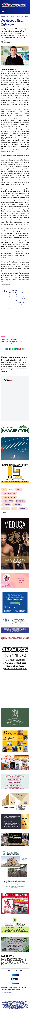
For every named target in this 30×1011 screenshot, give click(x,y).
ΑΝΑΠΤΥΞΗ (20, 16)
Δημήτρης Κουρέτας (12, 343)
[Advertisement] (15, 689)
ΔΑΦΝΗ (18, 489)
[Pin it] (19, 349)
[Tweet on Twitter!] (10, 349)
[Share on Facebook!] (7, 349)
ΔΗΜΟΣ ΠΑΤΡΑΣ (8, 501)
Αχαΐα (11, 489)
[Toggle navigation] (2, 11)
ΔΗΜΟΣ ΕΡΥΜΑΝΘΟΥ (9, 493)
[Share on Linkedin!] (16, 349)
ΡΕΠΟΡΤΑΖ (23, 509)
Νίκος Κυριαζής (7, 42)
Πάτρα (14, 509)
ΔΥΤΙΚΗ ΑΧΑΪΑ (20, 501)
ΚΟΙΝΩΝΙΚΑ (17, 505)
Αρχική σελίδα (4, 16)
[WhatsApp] (13, 349)
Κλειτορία (6, 509)
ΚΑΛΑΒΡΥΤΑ (6, 505)
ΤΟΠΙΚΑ (5, 513)
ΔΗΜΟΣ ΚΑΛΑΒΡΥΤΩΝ (9, 497)
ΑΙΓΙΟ (4, 489)
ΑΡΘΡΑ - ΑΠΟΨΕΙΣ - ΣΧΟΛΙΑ (14, 341)
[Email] (23, 349)
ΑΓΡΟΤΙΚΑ (12, 16)
